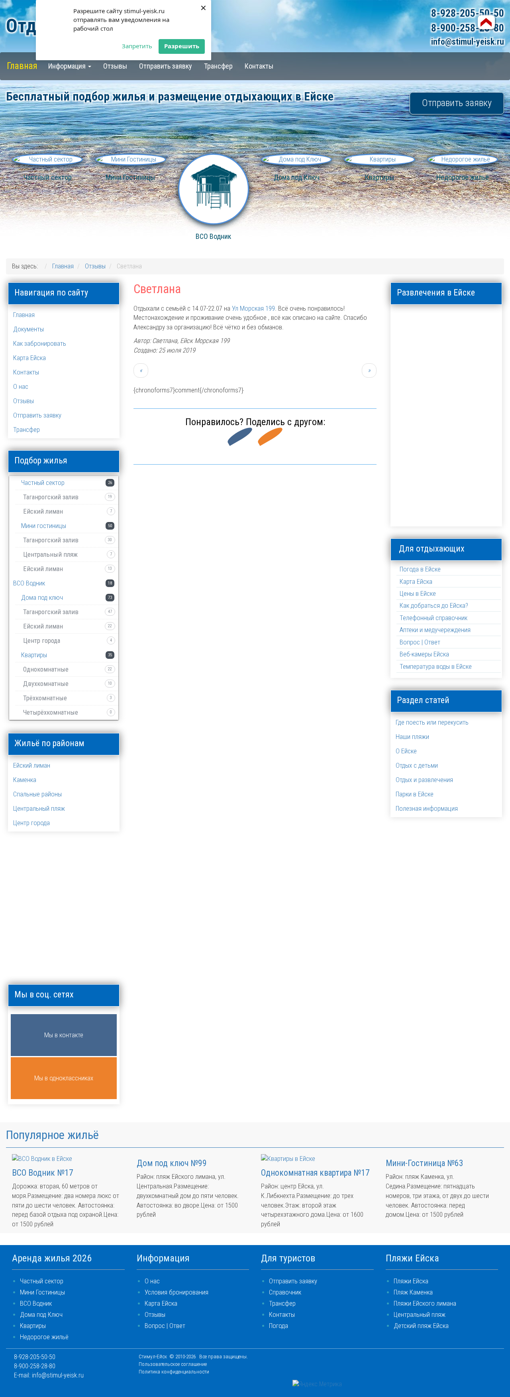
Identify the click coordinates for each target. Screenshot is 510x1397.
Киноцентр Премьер (411, 395)
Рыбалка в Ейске (446, 467)
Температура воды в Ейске (436, 666)
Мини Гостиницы (42, 1292)
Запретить (137, 46)
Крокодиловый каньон (446, 395)
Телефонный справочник (433, 618)
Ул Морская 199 (253, 308)
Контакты (259, 66)
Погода (278, 1326)
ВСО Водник (36, 1303)
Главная (22, 65)
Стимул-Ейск (153, 1357)
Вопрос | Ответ (420, 642)
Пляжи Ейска (411, 1281)
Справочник (285, 1292)
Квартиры (33, 1326)
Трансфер (218, 66)
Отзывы (115, 66)
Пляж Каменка (413, 1292)
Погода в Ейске (420, 569)
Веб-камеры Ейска (424, 654)
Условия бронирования (176, 1292)
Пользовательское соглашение (173, 1364)
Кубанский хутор (482, 395)
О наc (152, 1281)
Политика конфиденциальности (174, 1372)
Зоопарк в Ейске (446, 360)
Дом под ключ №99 (172, 1163)
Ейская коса (411, 360)
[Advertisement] (255, 528)
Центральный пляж (419, 1314)
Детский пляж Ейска (421, 1326)
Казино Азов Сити (482, 360)
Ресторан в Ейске (411, 467)
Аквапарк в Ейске (411, 324)
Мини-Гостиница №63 (424, 1163)
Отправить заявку (165, 66)
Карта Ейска (29, 358)
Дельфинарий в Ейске (482, 324)
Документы (28, 329)
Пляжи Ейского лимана (425, 1303)
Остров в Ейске (482, 431)
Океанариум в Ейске (446, 431)
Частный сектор (41, 1281)
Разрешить (181, 46)
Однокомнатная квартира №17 (315, 1173)
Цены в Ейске (418, 593)
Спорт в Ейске (482, 467)
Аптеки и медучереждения (435, 630)
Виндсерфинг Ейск (446, 324)
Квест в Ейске (411, 503)
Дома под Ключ (41, 1314)
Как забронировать (39, 343)
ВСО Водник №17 (42, 1173)
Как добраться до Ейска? (434, 605)
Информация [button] (67, 66)
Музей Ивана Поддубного (411, 431)
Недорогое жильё (44, 1337)
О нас (20, 386)
